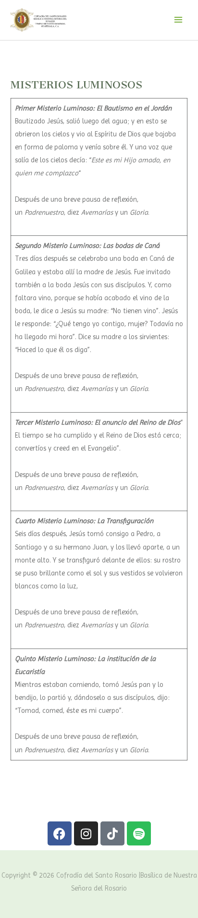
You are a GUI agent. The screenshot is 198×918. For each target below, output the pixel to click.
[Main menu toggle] (178, 20)
